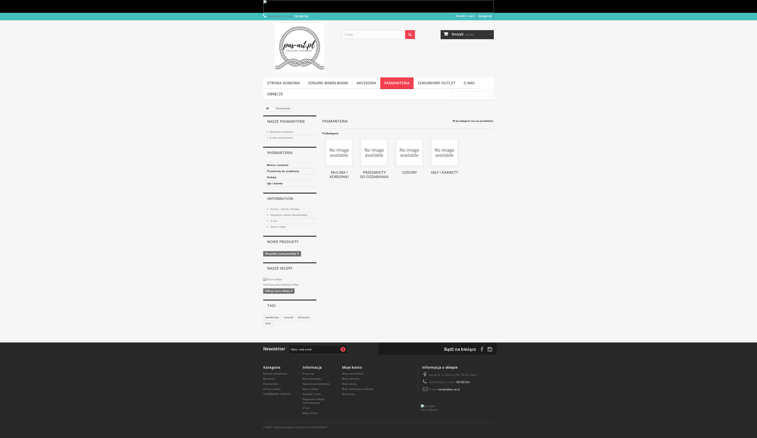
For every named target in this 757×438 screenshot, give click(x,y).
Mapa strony (310, 413)
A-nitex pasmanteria (281, 137)
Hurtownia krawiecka (281, 131)
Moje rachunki (350, 378)
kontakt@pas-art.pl (449, 389)
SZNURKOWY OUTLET (437, 83)
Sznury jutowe (272, 389)
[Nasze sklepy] (289, 279)
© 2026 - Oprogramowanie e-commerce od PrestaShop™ (295, 427)
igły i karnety (275, 183)
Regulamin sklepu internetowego (288, 214)
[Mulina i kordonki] (339, 152)
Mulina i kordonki (277, 165)
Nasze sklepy (278, 226)
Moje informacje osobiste (357, 389)
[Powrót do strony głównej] (267, 108)
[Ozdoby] (409, 152)
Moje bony (348, 394)
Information (280, 198)
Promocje (308, 373)
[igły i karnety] (444, 152)
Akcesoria (366, 83)
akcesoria (303, 317)
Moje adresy (349, 383)
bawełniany (272, 317)
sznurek (288, 317)
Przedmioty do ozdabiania (283, 171)
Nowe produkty (282, 241)
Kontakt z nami (465, 16)
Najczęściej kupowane (316, 383)
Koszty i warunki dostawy (285, 209)
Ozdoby (271, 177)
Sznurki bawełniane (328, 83)
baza (268, 323)
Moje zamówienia (352, 373)
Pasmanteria (397, 83)
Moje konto (352, 367)
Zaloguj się (485, 16)
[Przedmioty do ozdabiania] (374, 152)
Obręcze (275, 94)
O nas (469, 83)
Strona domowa (283, 83)
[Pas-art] (299, 47)
